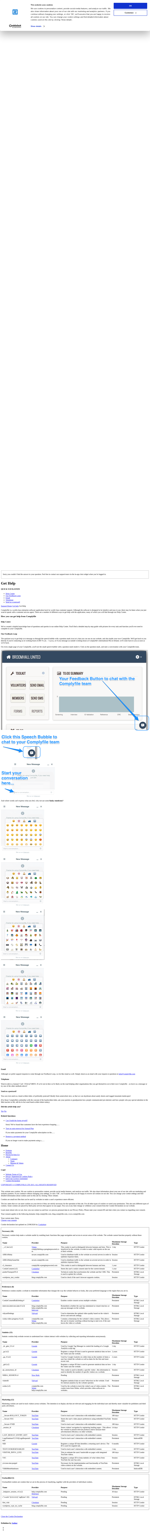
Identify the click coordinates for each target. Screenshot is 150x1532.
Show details (36, 26)
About (8, 1157)
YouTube (35, 1416)
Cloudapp (35, 1272)
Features (9, 1150)
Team (12, 1161)
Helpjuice (35, 1494)
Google (34, 1346)
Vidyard (35, 1313)
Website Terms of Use (14, 1174)
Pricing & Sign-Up (13, 1155)
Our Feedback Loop (13, 596)
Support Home (6, 606)
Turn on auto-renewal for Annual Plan (20, 1129)
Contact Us (10, 1165)
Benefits (9, 1153)
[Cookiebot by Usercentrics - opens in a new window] (15, 26)
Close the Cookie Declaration (12, 1516)
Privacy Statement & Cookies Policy (19, 1177)
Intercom (35, 1310)
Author (14, 1523)
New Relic (36, 1375)
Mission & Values (16, 1163)
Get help (15, 606)
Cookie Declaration (13, 1181)
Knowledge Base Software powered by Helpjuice (75, 1188)
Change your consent (9, 1220)
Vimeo (34, 1247)
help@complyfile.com (127, 1074)
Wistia (34, 1321)
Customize (129, 13)
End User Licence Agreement (17, 1179)
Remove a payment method (16, 1136)
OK (130, 6)
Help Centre (10, 594)
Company (14, 1159)
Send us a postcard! (13, 602)
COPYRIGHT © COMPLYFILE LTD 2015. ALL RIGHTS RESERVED (28, 1185)
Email (8, 598)
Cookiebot (42, 1225)
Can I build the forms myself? (17, 1121)
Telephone (9, 600)
